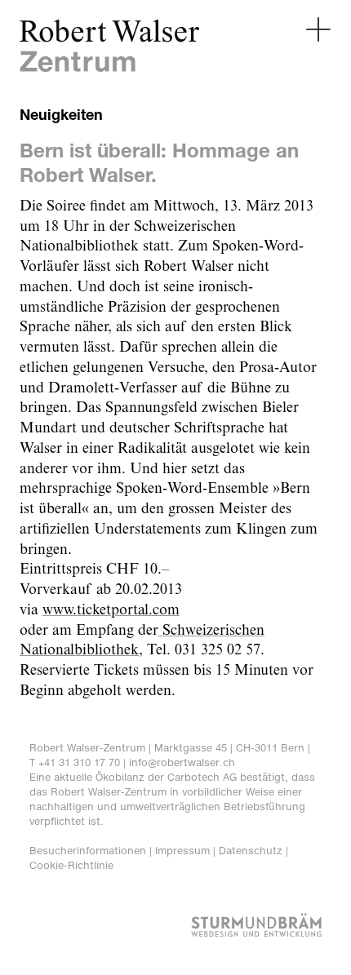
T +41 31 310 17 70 (74, 762)
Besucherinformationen (87, 850)
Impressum (182, 850)
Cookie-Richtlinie (71, 865)
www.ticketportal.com (111, 610)
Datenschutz (250, 850)
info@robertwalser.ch (182, 762)
